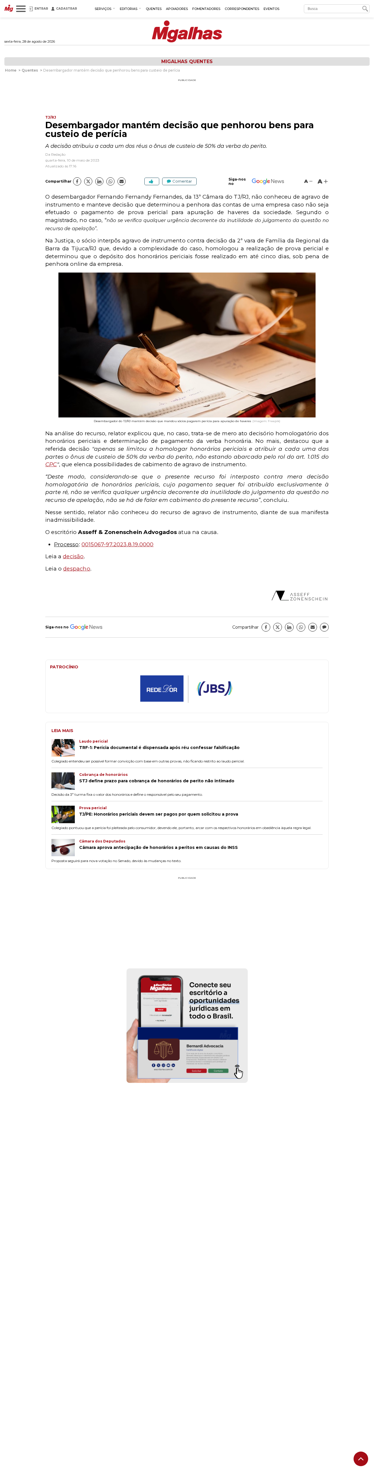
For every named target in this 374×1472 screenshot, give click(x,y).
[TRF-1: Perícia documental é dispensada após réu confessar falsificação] (65, 748)
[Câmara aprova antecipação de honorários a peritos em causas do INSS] (65, 848)
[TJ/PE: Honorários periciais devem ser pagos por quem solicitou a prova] (65, 815)
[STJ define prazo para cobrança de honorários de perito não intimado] (65, 781)
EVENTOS (271, 9)
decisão (73, 556)
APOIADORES (177, 9)
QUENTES (154, 9)
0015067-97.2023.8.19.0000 (118, 544)
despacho (76, 568)
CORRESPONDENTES (242, 9)
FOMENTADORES (206, 9)
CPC (51, 464)
